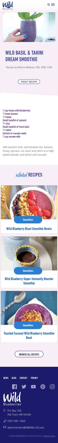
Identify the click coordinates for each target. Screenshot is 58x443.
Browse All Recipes (29, 354)
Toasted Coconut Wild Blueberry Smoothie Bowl (29, 335)
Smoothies (28, 219)
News (5, 377)
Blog (14, 377)
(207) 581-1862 (16, 420)
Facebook (14, 386)
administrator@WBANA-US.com (25, 427)
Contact (23, 377)
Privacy (34, 377)
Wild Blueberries (8, 5)
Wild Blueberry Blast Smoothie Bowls (29, 229)
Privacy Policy (49, 436)
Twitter (24, 386)
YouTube (33, 386)
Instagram (52, 386)
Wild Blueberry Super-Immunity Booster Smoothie (29, 281)
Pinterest (42, 386)
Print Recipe (29, 81)
